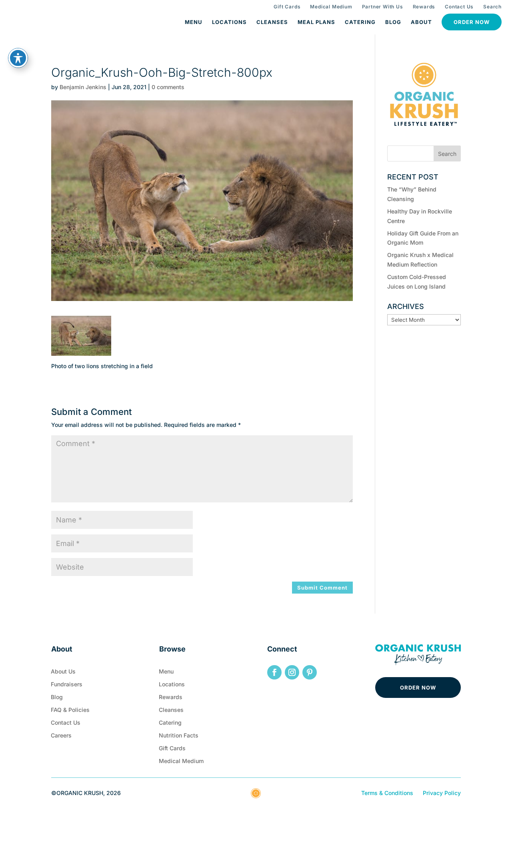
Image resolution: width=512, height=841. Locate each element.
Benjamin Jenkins (83, 87)
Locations (229, 22)
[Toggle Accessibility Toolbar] (18, 58)
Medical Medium (331, 7)
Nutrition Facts (178, 737)
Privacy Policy (442, 792)
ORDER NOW (418, 687)
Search (492, 7)
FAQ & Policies (70, 711)
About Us (63, 673)
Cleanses (272, 22)
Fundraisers (66, 686)
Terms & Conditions (387, 792)
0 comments (168, 87)
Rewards (424, 7)
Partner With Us (382, 7)
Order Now (472, 22)
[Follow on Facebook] (274, 672)
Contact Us (459, 7)
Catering (360, 22)
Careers (61, 737)
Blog (393, 22)
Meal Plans (316, 22)
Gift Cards (287, 7)
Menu (193, 22)
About (421, 22)
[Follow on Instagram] (292, 672)
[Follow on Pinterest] (309, 672)
